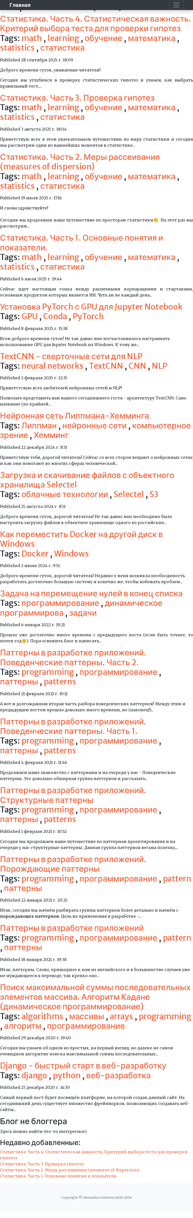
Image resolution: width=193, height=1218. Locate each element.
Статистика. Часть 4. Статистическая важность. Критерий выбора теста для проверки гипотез (95, 23)
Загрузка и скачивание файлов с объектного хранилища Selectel (87, 480)
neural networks (53, 366)
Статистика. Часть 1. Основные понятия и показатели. (81, 242)
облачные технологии (65, 494)
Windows (71, 554)
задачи (83, 613)
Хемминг (51, 435)
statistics (18, 48)
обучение (104, 38)
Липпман (39, 426)
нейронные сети (95, 426)
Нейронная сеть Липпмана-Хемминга (74, 416)
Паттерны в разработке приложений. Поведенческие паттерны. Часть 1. (73, 726)
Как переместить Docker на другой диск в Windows (81, 539)
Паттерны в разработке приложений (72, 928)
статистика (62, 48)
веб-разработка (118, 1076)
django (35, 1076)
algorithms (43, 1016)
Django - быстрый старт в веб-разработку (83, 1066)
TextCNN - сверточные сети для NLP (71, 356)
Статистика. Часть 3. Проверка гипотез (77, 98)
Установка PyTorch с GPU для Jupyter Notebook (91, 307)
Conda (56, 316)
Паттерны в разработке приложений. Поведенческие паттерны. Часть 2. (73, 657)
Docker (35, 554)
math (32, 38)
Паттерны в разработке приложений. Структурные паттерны (73, 795)
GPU (30, 316)
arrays (122, 1016)
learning (64, 38)
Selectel (130, 494)
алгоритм (23, 1026)
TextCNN (107, 366)
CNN (138, 366)
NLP (159, 366)
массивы (87, 1016)
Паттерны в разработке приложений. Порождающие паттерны (73, 864)
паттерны (20, 682)
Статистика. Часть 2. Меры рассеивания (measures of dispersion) (80, 162)
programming (48, 672)
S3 (154, 494)
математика (152, 38)
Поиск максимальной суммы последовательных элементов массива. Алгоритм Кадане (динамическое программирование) (95, 997)
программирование (61, 603)
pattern (177, 879)
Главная (20, 5)
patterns (60, 682)
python (67, 1076)
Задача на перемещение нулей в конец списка (91, 593)
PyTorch (88, 316)
